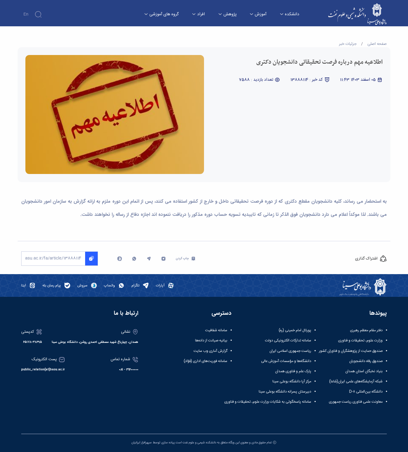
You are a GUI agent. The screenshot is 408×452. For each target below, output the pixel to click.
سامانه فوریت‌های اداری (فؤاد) (205, 361)
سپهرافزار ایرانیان (141, 442)
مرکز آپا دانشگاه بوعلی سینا (291, 381)
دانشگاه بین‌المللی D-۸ (366, 392)
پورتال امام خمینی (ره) (295, 330)
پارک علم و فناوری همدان (293, 371)
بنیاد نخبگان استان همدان (364, 371)
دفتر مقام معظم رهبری (366, 330)
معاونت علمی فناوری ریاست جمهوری (356, 402)
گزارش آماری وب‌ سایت (210, 351)
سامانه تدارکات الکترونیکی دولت (288, 340)
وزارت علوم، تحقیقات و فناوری (360, 340)
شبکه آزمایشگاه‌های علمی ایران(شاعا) (356, 381)
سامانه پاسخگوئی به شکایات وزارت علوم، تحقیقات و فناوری (267, 402)
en (25, 14)
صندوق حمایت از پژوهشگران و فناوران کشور (351, 351)
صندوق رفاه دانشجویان (366, 361)
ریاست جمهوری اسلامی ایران (290, 351)
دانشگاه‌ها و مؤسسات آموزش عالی (286, 361)
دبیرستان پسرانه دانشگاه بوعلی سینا (285, 392)
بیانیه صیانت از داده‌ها (211, 340)
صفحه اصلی (377, 44)
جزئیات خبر (348, 44)
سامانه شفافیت (216, 330)
